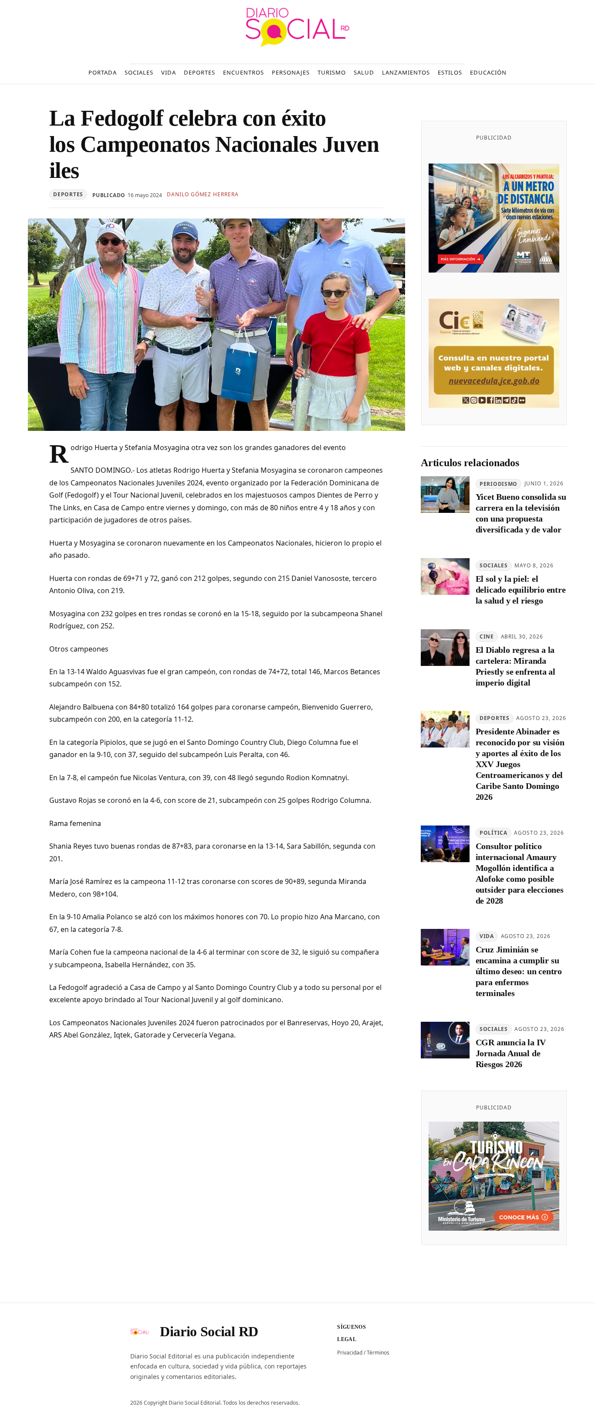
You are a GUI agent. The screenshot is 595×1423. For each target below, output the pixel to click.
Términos (378, 1352)
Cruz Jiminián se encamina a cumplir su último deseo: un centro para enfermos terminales (519, 971)
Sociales (494, 566)
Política (493, 833)
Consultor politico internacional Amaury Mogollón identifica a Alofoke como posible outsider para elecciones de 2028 (520, 873)
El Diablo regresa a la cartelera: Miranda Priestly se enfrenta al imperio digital (515, 666)
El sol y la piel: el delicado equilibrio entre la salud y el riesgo (521, 590)
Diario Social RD (209, 1331)
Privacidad (349, 1352)
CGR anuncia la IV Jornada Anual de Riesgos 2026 (511, 1053)
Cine (487, 636)
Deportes (68, 194)
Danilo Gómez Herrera (203, 194)
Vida (487, 936)
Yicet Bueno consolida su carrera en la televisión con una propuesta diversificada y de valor (521, 513)
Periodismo (498, 484)
